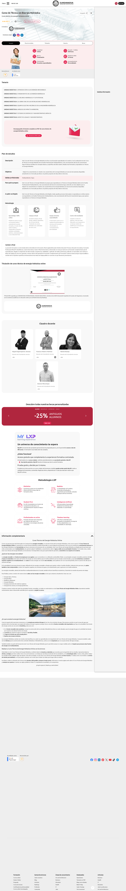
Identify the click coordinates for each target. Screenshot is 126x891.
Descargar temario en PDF (39, 451)
